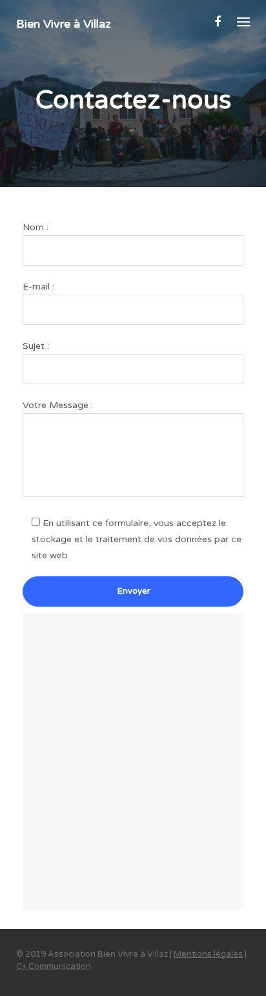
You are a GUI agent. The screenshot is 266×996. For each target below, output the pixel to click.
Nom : (35, 227)
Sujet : (36, 345)
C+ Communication (53, 966)
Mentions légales (208, 954)
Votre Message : (58, 405)
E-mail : (38, 286)
